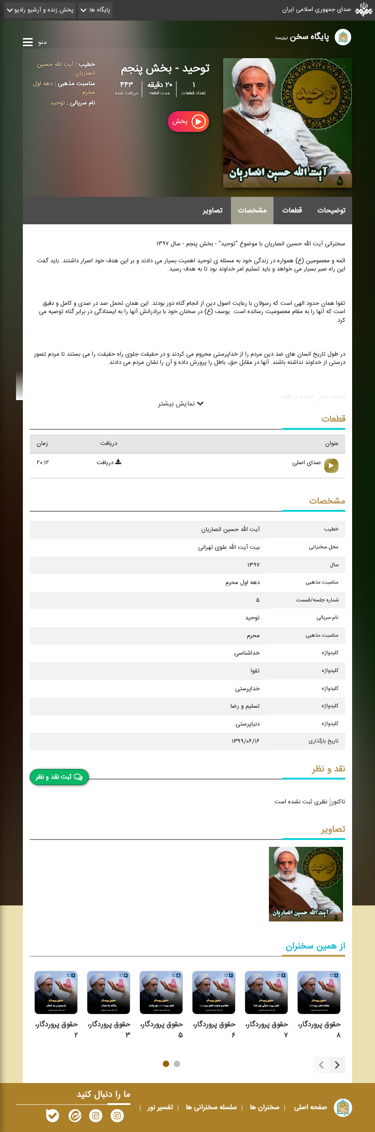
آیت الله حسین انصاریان (66, 69)
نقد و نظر (328, 769)
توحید (57, 103)
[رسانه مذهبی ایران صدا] (95, 1118)
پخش (180, 121)
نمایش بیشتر (177, 404)
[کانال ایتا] (74, 1118)
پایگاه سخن (302, 37)
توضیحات (331, 211)
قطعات (292, 211)
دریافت (105, 463)
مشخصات (252, 211)
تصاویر (212, 211)
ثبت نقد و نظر (53, 776)
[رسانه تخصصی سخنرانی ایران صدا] (117, 1118)
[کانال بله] (52, 1118)
